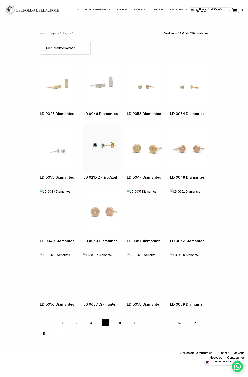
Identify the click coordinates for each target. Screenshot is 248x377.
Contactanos (177, 9)
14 (195, 322)
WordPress (47, 372)
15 (44, 333)
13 (179, 322)
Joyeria (54, 33)
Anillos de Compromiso (196, 353)
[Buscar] (242, 10)
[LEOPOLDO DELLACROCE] (32, 10)
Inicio (43, 33)
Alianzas (122, 9)
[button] (109, 9)
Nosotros (156, 9)
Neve (6, 372)
